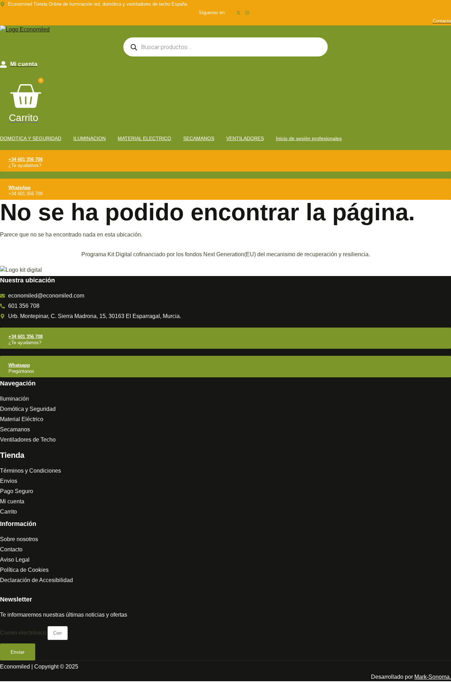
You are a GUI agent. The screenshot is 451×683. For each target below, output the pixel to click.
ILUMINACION (89, 138)
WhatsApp (19, 187)
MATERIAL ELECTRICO (144, 138)
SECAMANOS (198, 138)
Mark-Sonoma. (432, 677)
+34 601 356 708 (25, 159)
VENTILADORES (245, 138)
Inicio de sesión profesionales (309, 138)
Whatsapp (19, 365)
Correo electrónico (24, 633)
